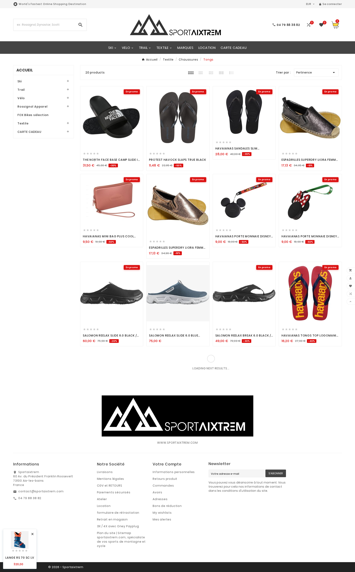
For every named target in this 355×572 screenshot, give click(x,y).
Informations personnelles (174, 472)
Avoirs (157, 492)
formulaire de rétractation (118, 513)
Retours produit (165, 479)
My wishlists (162, 513)
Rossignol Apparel (32, 107)
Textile (23, 123)
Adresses (160, 499)
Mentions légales (110, 479)
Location (104, 506)
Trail (21, 90)
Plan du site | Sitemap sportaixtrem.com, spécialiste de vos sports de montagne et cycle (121, 539)
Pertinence (316, 72)
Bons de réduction (167, 506)
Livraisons (105, 472)
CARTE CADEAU (29, 132)
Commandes (163, 486)
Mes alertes (162, 519)
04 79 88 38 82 (29, 498)
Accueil (24, 70)
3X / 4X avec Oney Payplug (118, 526)
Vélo (21, 98)
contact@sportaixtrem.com (41, 491)
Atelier (102, 499)
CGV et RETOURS (109, 486)
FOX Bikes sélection (33, 115)
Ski (19, 81)
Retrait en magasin (112, 519)
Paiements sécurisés (113, 492)
